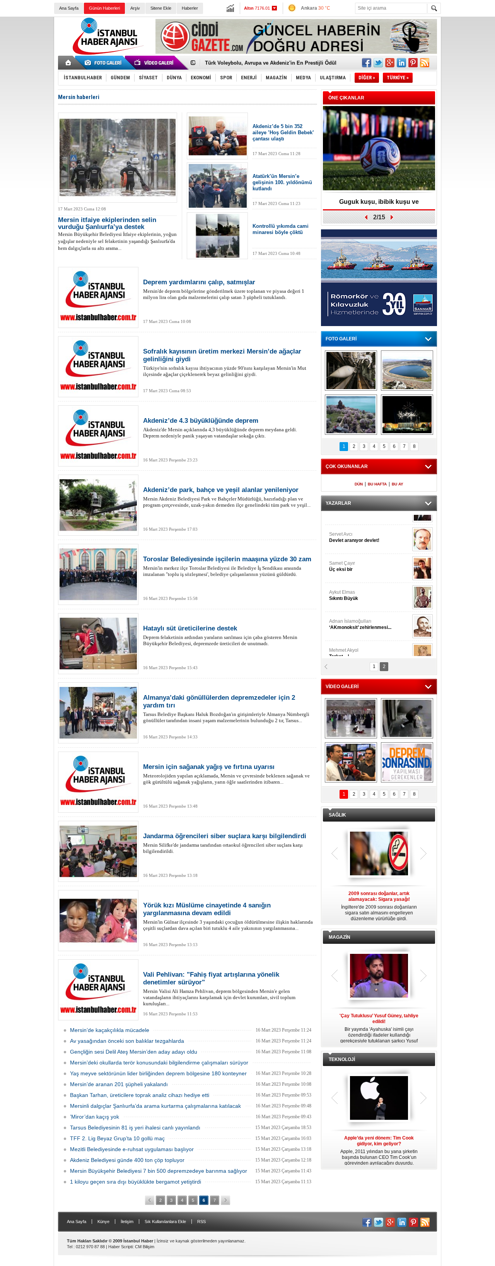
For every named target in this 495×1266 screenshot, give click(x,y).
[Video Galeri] (155, 63)
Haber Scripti (120, 1246)
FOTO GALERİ (341, 339)
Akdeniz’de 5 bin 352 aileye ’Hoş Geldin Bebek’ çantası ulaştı (283, 132)
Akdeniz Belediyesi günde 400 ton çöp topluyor (127, 1160)
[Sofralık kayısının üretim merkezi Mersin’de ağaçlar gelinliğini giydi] (98, 366)
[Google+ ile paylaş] (389, 62)
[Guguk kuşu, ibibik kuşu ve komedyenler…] (379, 148)
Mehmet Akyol (343, 554)
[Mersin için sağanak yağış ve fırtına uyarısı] (98, 782)
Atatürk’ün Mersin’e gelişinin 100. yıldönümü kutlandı (282, 182)
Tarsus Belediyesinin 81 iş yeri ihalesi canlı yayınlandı (135, 1127)
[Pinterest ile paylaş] (413, 62)
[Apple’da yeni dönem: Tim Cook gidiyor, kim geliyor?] (379, 1098)
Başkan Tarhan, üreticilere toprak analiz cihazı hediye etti (139, 1095)
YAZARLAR (338, 503)
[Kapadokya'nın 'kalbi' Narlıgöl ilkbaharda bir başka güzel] (407, 370)
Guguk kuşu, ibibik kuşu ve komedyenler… (379, 204)
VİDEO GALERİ (342, 686)
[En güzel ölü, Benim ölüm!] (422, 585)
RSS (201, 1221)
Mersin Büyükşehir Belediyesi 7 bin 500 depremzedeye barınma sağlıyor (158, 1171)
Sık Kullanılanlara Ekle (165, 1221)
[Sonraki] (225, 1200)
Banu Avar (351, 612)
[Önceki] (149, 1200)
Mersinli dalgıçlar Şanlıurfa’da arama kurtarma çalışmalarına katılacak (155, 1106)
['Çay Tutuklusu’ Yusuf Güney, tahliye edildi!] (379, 976)
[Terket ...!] (422, 556)
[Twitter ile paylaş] (378, 62)
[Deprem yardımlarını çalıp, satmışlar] (98, 297)
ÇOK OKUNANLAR (347, 466)
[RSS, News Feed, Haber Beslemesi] (424, 62)
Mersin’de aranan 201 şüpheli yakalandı (119, 1084)
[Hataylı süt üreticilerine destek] (98, 643)
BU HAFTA (377, 484)
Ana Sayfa (69, 8)
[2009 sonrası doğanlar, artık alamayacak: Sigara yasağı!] (379, 854)
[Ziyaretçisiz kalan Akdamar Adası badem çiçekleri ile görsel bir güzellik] (351, 415)
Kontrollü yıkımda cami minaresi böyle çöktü (281, 229)
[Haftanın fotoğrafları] (407, 415)
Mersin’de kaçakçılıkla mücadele (109, 1030)
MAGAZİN (339, 937)
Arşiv (135, 8)
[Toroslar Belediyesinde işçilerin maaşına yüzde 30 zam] (98, 574)
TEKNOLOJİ (342, 1059)
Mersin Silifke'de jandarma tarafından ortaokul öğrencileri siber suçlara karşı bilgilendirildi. (224, 843)
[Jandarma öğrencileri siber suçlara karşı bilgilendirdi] (98, 851)
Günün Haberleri (104, 8)
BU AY (397, 484)
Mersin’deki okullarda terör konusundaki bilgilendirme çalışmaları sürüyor (159, 1062)
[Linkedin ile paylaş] (401, 62)
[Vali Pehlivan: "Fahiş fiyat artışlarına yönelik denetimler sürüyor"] (98, 989)
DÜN (359, 484)
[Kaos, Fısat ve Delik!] (422, 614)
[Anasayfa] (68, 63)
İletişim (127, 1221)
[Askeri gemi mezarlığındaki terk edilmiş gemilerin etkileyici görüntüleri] (351, 370)
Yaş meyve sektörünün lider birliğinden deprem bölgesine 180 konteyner (158, 1073)
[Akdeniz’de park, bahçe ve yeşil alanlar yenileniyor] (98, 505)
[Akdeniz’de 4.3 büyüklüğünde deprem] (98, 435)
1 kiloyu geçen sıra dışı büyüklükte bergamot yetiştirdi (135, 1182)
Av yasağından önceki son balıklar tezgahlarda (127, 1041)
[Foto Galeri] (104, 63)
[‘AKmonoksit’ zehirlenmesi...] (422, 527)
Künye (103, 1221)
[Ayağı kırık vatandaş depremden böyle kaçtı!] (407, 718)
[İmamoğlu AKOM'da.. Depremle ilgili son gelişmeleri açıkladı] (351, 762)
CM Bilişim (144, 1246)
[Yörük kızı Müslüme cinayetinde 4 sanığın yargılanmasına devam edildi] (98, 920)
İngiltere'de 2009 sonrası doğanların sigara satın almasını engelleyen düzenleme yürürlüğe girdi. (379, 906)
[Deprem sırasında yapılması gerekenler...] (407, 762)
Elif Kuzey (357, 583)
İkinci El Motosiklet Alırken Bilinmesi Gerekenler (263, 63)
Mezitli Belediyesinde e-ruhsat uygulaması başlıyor (132, 1149)
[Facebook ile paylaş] (366, 62)
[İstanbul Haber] (106, 54)
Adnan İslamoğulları (360, 525)
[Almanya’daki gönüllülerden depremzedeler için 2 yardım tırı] (98, 712)
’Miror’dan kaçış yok (94, 1117)
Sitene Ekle (160, 8)
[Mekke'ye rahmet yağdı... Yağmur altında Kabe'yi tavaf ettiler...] (351, 718)
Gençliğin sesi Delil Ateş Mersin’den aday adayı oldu (133, 1052)
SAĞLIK (337, 815)
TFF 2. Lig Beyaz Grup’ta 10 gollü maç (117, 1138)
